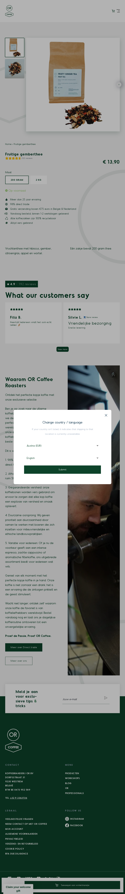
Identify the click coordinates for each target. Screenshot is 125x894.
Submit (62, 469)
